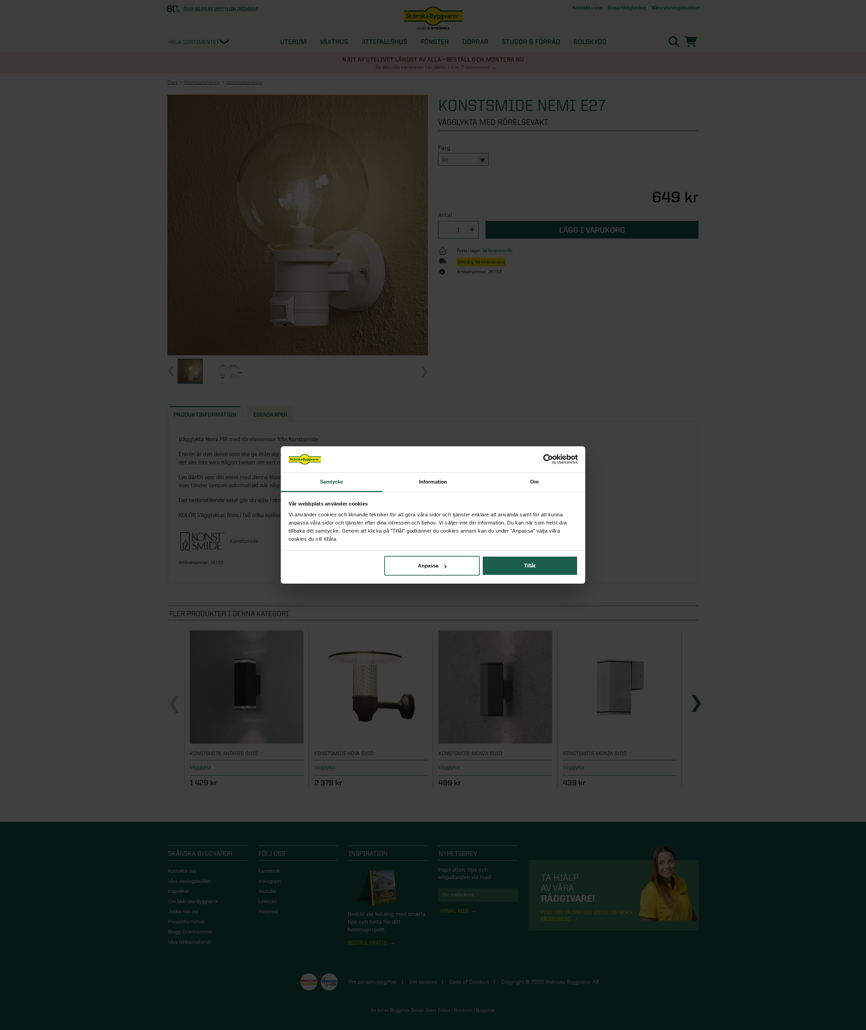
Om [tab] (534, 482)
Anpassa (428, 565)
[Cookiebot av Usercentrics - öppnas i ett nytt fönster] (548, 459)
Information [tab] (433, 482)
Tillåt (529, 565)
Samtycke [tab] (331, 482)
